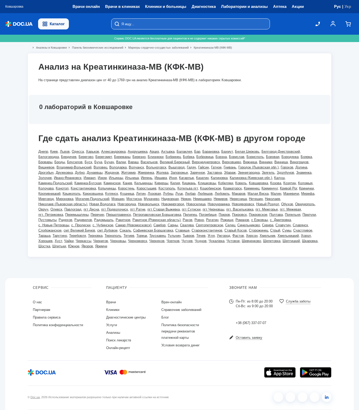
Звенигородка (249, 173)
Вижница (250, 162)
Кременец (251, 188)
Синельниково (248, 225)
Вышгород (176, 167)
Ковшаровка (258, 183)
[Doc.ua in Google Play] (315, 372)
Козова (275, 183)
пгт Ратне (137, 209)
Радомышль (104, 220)
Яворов (87, 246)
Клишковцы (207, 183)
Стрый (275, 230)
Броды (59, 162)
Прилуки (309, 215)
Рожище (226, 220)
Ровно (199, 220)
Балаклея (184, 151)
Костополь (166, 188)
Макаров (238, 194)
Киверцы (161, 183)
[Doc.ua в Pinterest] (326, 397)
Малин (276, 194)
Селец (230, 225)
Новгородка (126, 204)
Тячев (201, 236)
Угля (211, 236)
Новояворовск (243, 204)
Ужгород (223, 236)
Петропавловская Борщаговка (157, 215)
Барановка (210, 151)
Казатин (202, 178)
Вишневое (46, 167)
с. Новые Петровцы (53, 225)
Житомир (128, 173)
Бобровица (204, 157)
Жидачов (112, 173)
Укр (348, 6)
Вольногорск (156, 167)
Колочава (46, 188)
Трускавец (157, 236)
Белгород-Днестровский (280, 151)
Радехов (65, 220)
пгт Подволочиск (114, 209)
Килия (175, 183)
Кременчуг (269, 188)
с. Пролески (80, 225)
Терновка (95, 236)
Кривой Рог (288, 188)
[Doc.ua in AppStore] (280, 372)
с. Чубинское (103, 225)
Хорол (306, 236)
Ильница (132, 178)
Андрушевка (137, 151)
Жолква (162, 173)
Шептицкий (291, 241)
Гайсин (203, 167)
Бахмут (227, 151)
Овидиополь (305, 204)
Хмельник (267, 236)
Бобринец (173, 157)
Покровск (239, 215)
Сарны (173, 225)
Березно (139, 157)
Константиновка (83, 188)
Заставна (214, 173)
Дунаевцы (94, 173)
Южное (73, 246)
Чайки (69, 241)
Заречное (197, 173)
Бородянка (290, 157)
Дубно (80, 173)
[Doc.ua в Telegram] (302, 397)
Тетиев (129, 236)
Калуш (279, 178)
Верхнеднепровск (206, 162)
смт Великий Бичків (79, 230)
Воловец (100, 167)
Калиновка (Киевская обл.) (251, 178)
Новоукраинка (219, 204)
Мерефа (307, 194)
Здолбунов (285, 173)
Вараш (133, 162)
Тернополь (113, 236)
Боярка (306, 157)
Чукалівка (216, 241)
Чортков (173, 241)
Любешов (205, 194)
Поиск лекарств (118, 340)
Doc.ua (35, 397)
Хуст (58, 241)
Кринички (306, 188)
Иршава (161, 178)
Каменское (112, 183)
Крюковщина (93, 194)
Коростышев (146, 188)
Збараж (230, 173)
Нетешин (256, 199)
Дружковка (64, 173)
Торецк (141, 236)
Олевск (56, 209)
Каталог (57, 24)
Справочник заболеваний (181, 310)
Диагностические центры (126, 317)
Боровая (272, 157)
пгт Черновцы (213, 209)
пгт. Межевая (290, 209)
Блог (165, 317)
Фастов (238, 236)
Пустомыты (47, 220)
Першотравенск (118, 215)
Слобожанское (49, 230)
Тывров (188, 236)
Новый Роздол (267, 204)
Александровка (113, 151)
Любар (190, 194)
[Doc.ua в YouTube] (314, 397)
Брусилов (75, 162)
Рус (337, 6)
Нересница (238, 199)
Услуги (111, 325)
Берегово (86, 157)
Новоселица (196, 204)
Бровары (45, 162)
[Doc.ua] (19, 24)
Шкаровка (309, 241)
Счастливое (302, 230)
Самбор (159, 225)
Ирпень (146, 178)
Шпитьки (59, 246)
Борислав (236, 157)
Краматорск (232, 188)
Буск (88, 162)
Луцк (179, 194)
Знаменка (303, 173)
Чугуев (187, 241)
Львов (65, 151)
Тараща (44, 236)
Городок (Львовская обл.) (258, 167)
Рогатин (212, 220)
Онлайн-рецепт (118, 348)
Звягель (268, 173)
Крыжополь (72, 194)
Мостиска (134, 199)
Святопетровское (209, 225)
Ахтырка (168, 151)
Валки (121, 162)
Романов (242, 220)
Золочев (45, 178)
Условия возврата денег (180, 345)
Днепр (43, 151)
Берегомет (103, 157)
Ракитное (123, 220)
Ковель (241, 183)
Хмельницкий (288, 236)
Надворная (170, 199)
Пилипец (190, 215)
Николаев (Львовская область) (62, 204)
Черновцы (118, 241)
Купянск (111, 194)
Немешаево (202, 199)
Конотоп (62, 188)
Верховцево (231, 162)
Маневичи (291, 194)
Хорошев (45, 241)
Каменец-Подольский (55, 183)
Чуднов (201, 241)
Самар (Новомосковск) (133, 225)
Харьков (92, 151)
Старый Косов (235, 230)
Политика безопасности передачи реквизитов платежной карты (180, 331)
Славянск (300, 225)
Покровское (258, 215)
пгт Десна (91, 209)
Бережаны (122, 157)
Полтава (276, 215)
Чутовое (233, 241)
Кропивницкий (49, 194)
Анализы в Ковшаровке (49, 47)
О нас (37, 302)
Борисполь (255, 157)
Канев (127, 183)
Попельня (292, 215)
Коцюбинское (210, 188)
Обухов (287, 204)
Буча (98, 162)
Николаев (272, 199)
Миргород (46, 199)
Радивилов (83, 220)
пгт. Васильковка (239, 209)
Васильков (149, 162)
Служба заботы (298, 301)
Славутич (283, 225)
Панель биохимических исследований (95, 47)
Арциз (154, 151)
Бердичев (68, 157)
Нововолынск (148, 204)
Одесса (78, 151)
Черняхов (157, 241)
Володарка (118, 167)
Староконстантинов (207, 230)
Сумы (286, 230)
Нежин (186, 199)
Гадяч (191, 167)
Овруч (43, 209)
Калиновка (219, 178)
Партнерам (41, 310)
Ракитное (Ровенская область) (156, 220)
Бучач (109, 162)
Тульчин (174, 236)
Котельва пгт (187, 188)
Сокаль (125, 230)
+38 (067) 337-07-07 (251, 323)
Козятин (289, 183)
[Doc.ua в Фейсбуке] (278, 397)
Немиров (221, 199)
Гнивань (230, 167)
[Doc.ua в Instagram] (290, 397)
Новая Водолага (102, 204)
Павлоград (72, 209)
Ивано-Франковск (67, 178)
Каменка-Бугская (87, 183)
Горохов (287, 167)
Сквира (267, 225)
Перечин (97, 215)
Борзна (221, 157)
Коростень (126, 188)
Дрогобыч (46, 173)
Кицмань (189, 183)
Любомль (222, 194)
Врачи (111, 302)
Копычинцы (107, 188)
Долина (301, 167)
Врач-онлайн (171, 302)
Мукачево (151, 199)
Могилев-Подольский (92, 199)
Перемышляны (77, 215)
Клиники (112, 310)
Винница (281, 162)
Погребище (208, 215)
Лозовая (154, 194)
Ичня (173, 178)
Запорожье (179, 173)
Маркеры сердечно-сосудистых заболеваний (156, 47)
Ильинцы (116, 178)
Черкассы (83, 241)
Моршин (117, 199)
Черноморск (137, 241)
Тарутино (60, 236)
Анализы (113, 333)
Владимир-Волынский (74, 167)
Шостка (44, 246)
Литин (141, 194)
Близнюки (155, 157)
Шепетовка (271, 241)
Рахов (187, 220)
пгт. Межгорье (266, 209)
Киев (54, 151)
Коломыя (305, 183)
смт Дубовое (107, 230)
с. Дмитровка (280, 220)
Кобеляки (225, 183)
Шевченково (251, 241)
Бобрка (188, 157)
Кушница (127, 194)
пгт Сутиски (191, 209)
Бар (197, 151)
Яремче (101, 246)
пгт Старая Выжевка (163, 209)
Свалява (187, 225)
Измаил (90, 178)
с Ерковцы (259, 220)
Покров (224, 215)
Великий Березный (175, 162)
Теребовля (77, 236)
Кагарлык (186, 178)
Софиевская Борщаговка (153, 230)
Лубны (168, 194)
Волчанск (136, 167)
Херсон (252, 236)
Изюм (102, 178)
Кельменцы (143, 183)
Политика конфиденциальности (58, 325)
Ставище (182, 230)
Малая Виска (258, 194)
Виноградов (299, 162)
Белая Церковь (247, 151)
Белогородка (48, 157)
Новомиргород (172, 204)
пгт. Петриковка (50, 215)
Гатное (216, 167)
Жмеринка (146, 173)
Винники (265, 162)
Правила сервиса (46, 317)
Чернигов (100, 241)
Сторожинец (258, 230)
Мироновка (64, 199)
